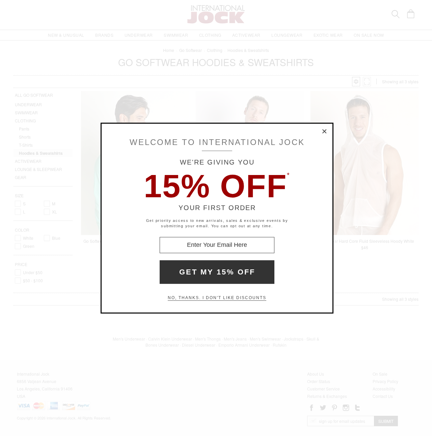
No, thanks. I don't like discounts (217, 297)
